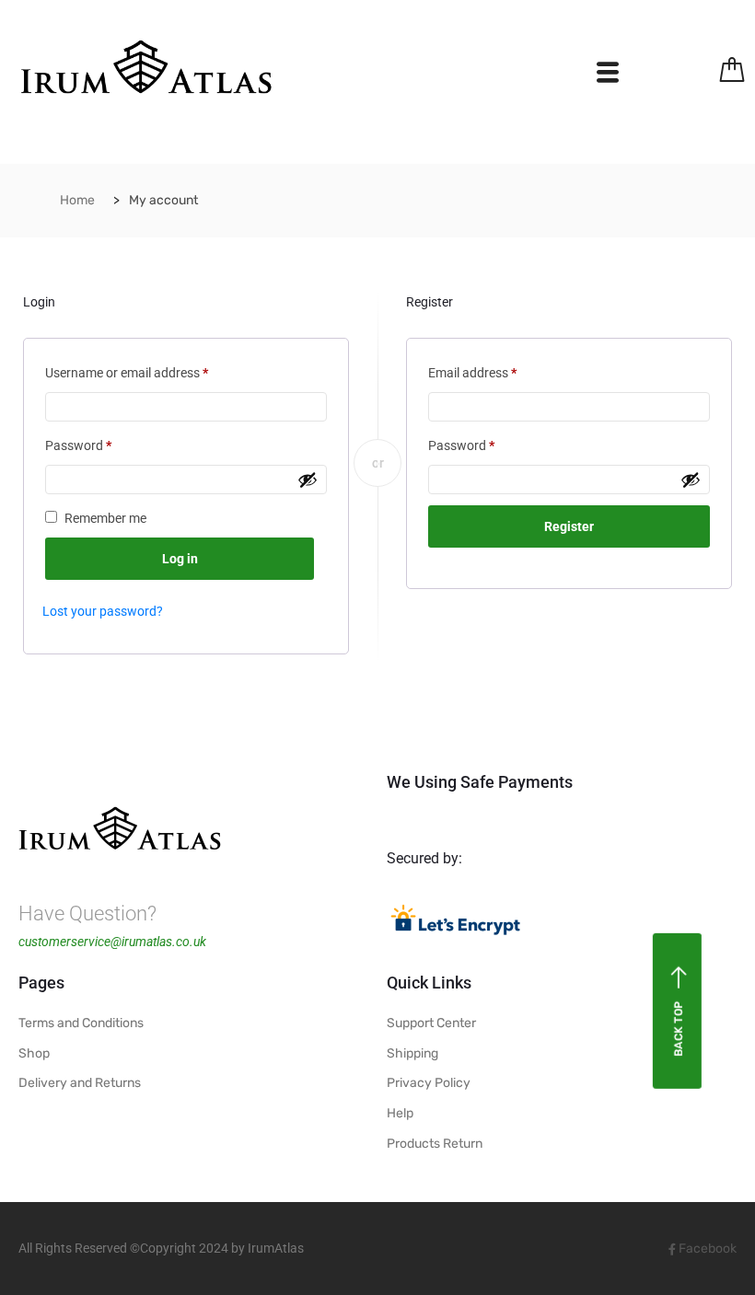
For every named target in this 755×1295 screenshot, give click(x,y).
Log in (180, 558)
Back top (678, 1029)
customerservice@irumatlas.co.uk (112, 941)
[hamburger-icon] (607, 77)
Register (569, 526)
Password (103, 443)
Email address (497, 370)
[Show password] (307, 479)
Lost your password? (102, 611)
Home (77, 200)
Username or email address (151, 370)
